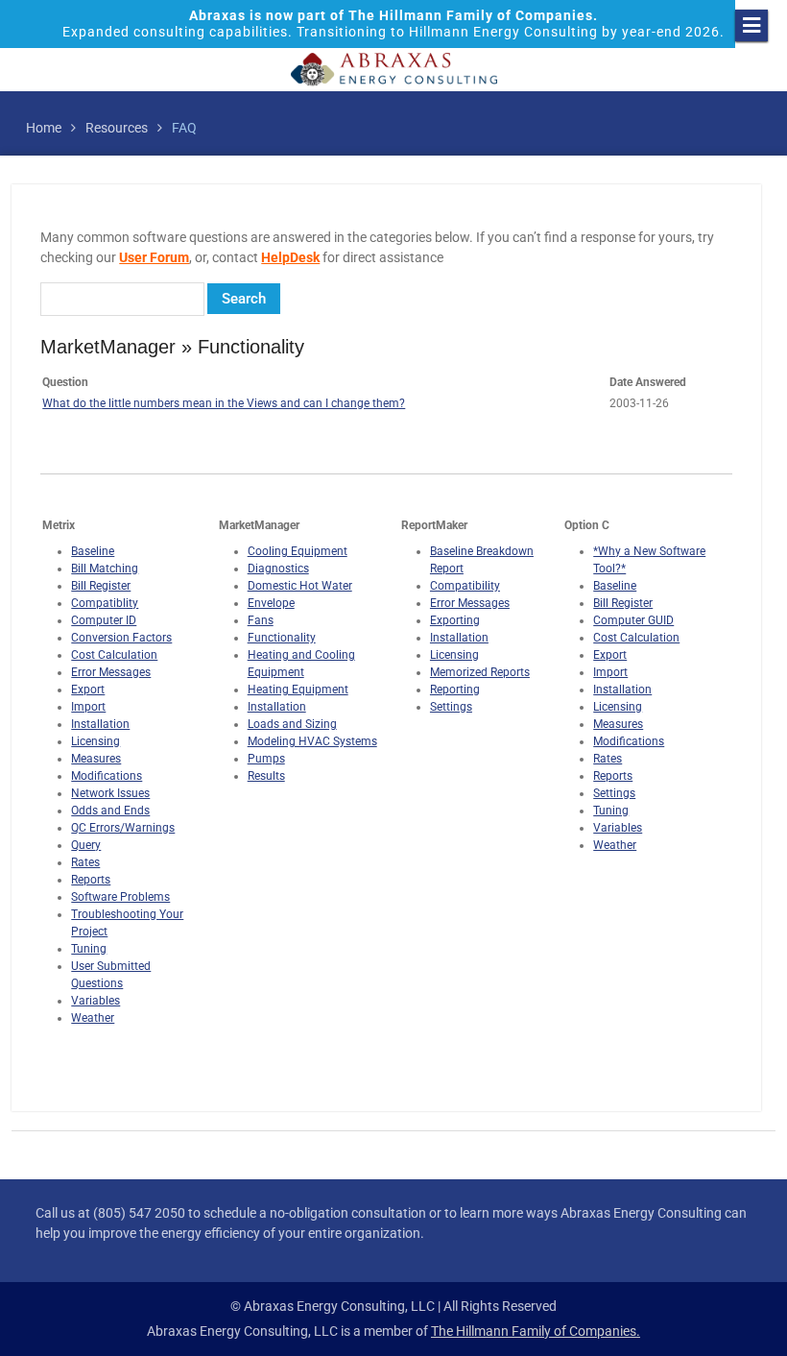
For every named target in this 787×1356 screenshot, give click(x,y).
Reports (90, 879)
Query (86, 845)
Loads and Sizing (292, 724)
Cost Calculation (114, 655)
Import (88, 707)
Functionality (282, 637)
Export (88, 689)
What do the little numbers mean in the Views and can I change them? (223, 403)
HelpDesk (290, 257)
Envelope (271, 603)
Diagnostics (278, 568)
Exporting (455, 620)
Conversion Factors (121, 637)
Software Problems (120, 897)
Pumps (266, 758)
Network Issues (110, 793)
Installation (100, 724)
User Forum (154, 257)
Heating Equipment (298, 689)
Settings (451, 707)
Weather (92, 1018)
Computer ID (103, 620)
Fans (261, 620)
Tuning (89, 949)
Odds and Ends (110, 810)
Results (266, 776)
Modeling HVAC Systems (312, 741)
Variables (95, 1000)
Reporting (455, 689)
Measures (96, 758)
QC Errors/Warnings (123, 828)
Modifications (106, 776)
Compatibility (465, 586)
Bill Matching (104, 568)
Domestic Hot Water (300, 586)
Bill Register (101, 586)
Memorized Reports (480, 672)
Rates (85, 862)
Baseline (92, 551)
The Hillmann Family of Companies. (535, 1331)
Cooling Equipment (297, 551)
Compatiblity (104, 603)
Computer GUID (633, 620)
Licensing (95, 741)
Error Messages (111, 672)
